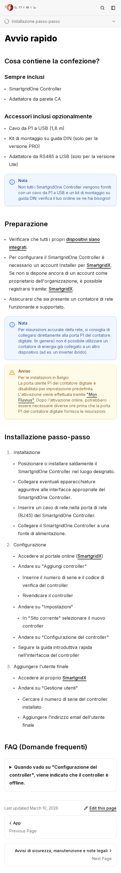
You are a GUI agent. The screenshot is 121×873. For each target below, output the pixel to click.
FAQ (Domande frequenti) (46, 747)
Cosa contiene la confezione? (52, 61)
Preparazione (26, 224)
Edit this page (102, 808)
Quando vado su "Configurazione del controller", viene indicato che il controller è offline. (58, 775)
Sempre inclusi (24, 77)
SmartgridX (99, 265)
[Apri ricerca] (102, 8)
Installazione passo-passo (47, 437)
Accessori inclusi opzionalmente (48, 116)
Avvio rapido (31, 38)
